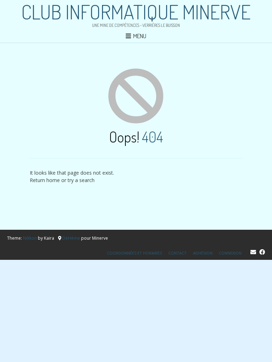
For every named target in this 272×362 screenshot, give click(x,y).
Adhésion (202, 253)
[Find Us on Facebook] (262, 252)
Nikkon (30, 238)
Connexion (230, 253)
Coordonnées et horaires (134, 253)
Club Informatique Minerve (136, 12)
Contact (177, 253)
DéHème (71, 238)
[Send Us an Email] (253, 252)
